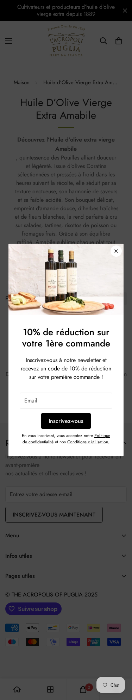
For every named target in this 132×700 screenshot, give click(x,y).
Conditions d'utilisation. (88, 442)
